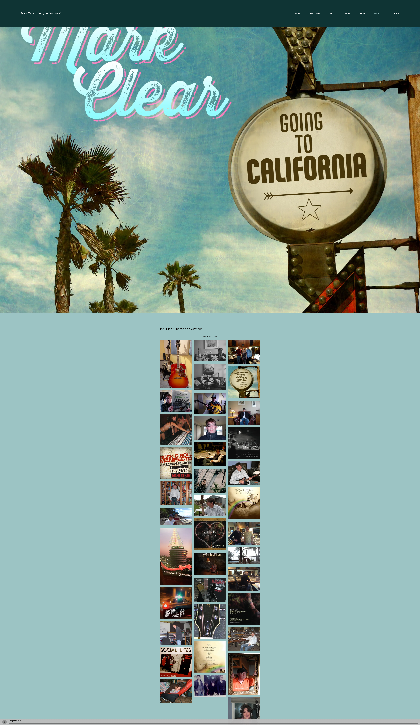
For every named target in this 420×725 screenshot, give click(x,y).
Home (297, 13)
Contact (395, 13)
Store (347, 13)
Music (332, 13)
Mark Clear (315, 13)
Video (362, 13)
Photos (378, 13)
